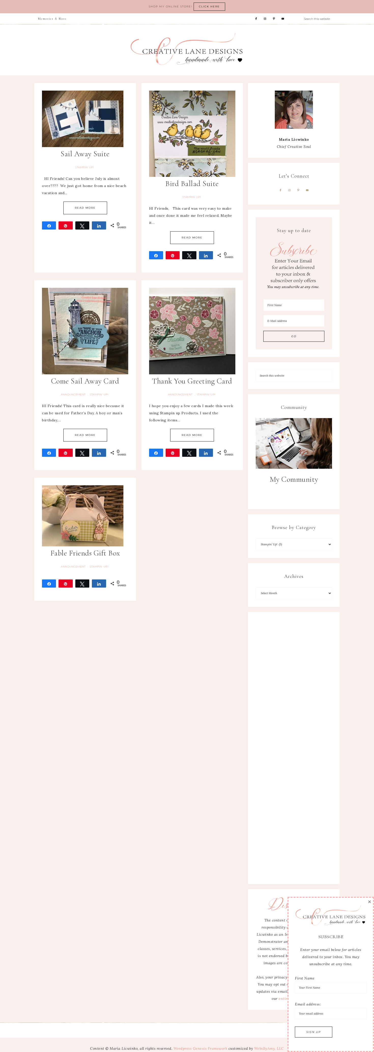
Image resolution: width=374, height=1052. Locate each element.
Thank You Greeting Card (192, 381)
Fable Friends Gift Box (85, 553)
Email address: (308, 1004)
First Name (304, 978)
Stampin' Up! (84, 167)
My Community (294, 479)
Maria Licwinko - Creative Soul (187, 50)
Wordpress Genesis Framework (200, 1048)
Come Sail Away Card (85, 381)
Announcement (73, 394)
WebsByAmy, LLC (269, 1048)
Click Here (209, 6)
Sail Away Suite (85, 154)
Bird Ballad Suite (192, 183)
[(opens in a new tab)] (294, 443)
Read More (85, 207)
